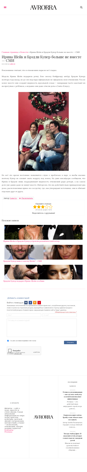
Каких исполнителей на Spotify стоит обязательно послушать (72, 417)
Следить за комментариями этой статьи (23, 340)
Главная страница (10, 52)
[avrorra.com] (43, 7)
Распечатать (27, 198)
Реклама (8, 432)
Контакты (9, 430)
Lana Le (12, 64)
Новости (24, 52)
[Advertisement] (43, 32)
